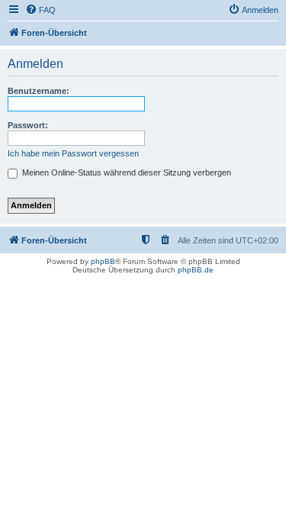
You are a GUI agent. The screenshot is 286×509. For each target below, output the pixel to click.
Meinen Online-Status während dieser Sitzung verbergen (125, 172)
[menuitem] (40, 10)
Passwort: (28, 125)
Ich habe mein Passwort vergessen (73, 153)
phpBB (103, 261)
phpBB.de (196, 270)
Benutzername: (38, 90)
